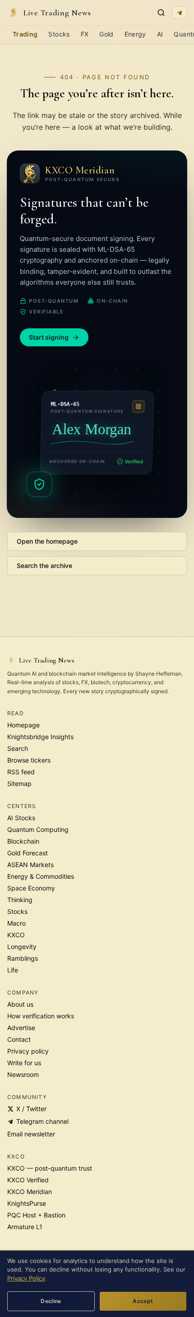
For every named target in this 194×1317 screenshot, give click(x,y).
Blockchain (23, 841)
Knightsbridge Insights (40, 736)
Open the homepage (47, 541)
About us (20, 1004)
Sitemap (19, 783)
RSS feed (21, 772)
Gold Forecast (27, 853)
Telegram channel (42, 1121)
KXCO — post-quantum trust (49, 1168)
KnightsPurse (26, 1203)
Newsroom (23, 1074)
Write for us (24, 1063)
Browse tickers (29, 760)
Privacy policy (28, 1051)
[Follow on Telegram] (179, 12)
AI (160, 34)
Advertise (21, 1027)
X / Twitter (31, 1109)
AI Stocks (21, 818)
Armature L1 (24, 1227)
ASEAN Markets (30, 864)
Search (17, 748)
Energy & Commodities (40, 876)
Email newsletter (31, 1134)
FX (85, 34)
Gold (106, 34)
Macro (16, 923)
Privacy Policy (26, 1278)
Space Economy (31, 888)
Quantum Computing (38, 829)
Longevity (22, 946)
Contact (19, 1039)
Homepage (23, 725)
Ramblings (22, 958)
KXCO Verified (28, 1180)
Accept (143, 1301)
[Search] (161, 13)
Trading (25, 34)
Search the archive (44, 565)
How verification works (40, 1016)
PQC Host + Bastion (36, 1215)
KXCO (16, 935)
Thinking (19, 900)
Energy (135, 34)
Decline (51, 1301)
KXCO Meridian (29, 1191)
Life (12, 970)
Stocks (58, 34)
